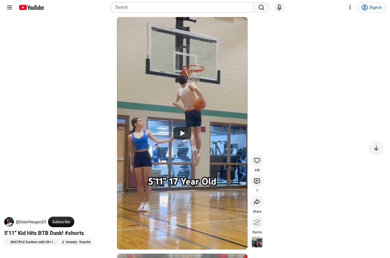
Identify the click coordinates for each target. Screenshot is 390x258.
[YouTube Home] (31, 7)
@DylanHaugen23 (31, 222)
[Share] (257, 201)
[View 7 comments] (257, 181)
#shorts (74, 233)
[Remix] (257, 222)
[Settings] (350, 7)
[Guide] (9, 7)
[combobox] (183, 7)
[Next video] (376, 148)
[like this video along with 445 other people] (257, 160)
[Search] (261, 7)
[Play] (182, 133)
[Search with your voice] (279, 7)
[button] (9, 222)
